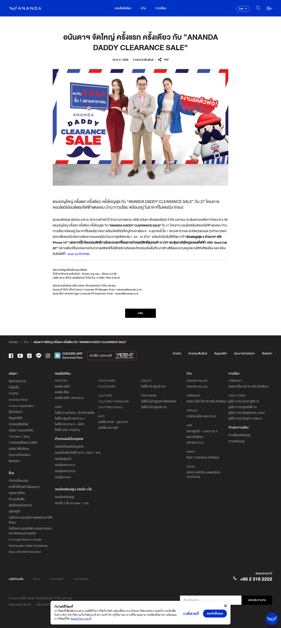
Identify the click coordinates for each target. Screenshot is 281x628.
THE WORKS (81, 579)
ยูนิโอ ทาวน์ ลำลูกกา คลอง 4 (245, 418)
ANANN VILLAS (197, 386)
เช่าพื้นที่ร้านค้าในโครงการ (24, 486)
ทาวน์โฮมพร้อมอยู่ (239, 435)
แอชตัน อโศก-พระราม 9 (69, 398)
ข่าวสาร (177, 353)
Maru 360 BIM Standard (25, 551)
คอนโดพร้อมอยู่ (64, 497)
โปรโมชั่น (14, 387)
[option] (140, 127)
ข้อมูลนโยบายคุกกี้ (80, 618)
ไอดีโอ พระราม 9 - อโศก (69, 424)
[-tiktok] (29, 356)
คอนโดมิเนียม (123, 8)
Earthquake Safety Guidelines (28, 545)
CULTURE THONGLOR (113, 401)
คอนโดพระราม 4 (65, 465)
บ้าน (143, 8)
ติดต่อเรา (267, 353)
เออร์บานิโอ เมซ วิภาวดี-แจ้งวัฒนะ (248, 386)
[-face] (11, 356)
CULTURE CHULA (110, 407)
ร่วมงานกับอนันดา (244, 353)
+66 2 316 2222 (256, 579)
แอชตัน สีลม (62, 392)
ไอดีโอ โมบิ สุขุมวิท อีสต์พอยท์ (158, 401)
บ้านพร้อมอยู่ (236, 441)
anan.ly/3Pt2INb (79, 253)
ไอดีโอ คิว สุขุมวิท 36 (153, 386)
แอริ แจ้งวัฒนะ (195, 437)
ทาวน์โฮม (160, 8)
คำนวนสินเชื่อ (17, 499)
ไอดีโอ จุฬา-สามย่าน (67, 430)
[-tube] (20, 356)
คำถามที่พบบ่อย (18, 480)
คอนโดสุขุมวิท (63, 458)
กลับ (140, 313)
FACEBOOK (169, 65)
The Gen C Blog (19, 436)
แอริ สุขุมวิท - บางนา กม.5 (202, 431)
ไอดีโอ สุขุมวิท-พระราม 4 (70, 418)
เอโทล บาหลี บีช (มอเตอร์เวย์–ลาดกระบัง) (204, 474)
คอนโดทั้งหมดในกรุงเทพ (69, 446)
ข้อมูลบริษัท (220, 353)
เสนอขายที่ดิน (17, 493)
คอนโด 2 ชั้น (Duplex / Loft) (72, 503)
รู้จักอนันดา (16, 412)
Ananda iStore (18, 399)
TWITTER (169, 71)
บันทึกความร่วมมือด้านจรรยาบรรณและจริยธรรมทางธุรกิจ (30, 531)
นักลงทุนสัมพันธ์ (197, 353)
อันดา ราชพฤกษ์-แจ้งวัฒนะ (203, 457)
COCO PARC (107, 386)
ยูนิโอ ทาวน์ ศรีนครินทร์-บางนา (246, 413)
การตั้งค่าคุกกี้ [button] (191, 613)
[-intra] (48, 356)
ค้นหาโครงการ (17, 381)
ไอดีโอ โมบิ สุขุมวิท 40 (154, 407)
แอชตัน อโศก (62, 386)
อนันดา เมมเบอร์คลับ (21, 430)
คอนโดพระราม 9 (65, 471)
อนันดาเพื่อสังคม (19, 448)
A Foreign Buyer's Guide (25, 539)
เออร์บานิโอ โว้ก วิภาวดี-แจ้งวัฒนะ (207, 401)
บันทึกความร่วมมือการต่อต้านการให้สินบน (30, 520)
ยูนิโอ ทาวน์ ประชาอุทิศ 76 (243, 401)
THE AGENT (56, 579)
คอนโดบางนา (63, 477)
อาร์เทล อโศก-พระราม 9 (201, 416)
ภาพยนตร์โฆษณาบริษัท (23, 442)
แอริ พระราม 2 (195, 442)
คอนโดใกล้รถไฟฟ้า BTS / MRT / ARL (78, 452)
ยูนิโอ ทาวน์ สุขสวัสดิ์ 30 (242, 407)
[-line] (38, 355)
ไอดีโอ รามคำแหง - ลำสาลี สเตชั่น (75, 413)
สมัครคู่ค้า (15, 511)
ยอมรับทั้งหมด (215, 613)
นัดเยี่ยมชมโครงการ (20, 505)
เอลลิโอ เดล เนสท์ (108, 427)
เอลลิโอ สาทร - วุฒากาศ (113, 422)
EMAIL (169, 78)
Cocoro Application (21, 405)
